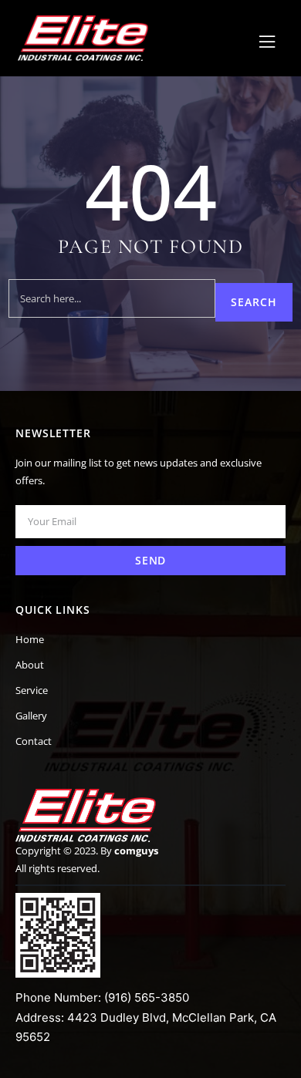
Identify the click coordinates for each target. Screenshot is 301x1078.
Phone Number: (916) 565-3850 (102, 997)
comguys (136, 850)
